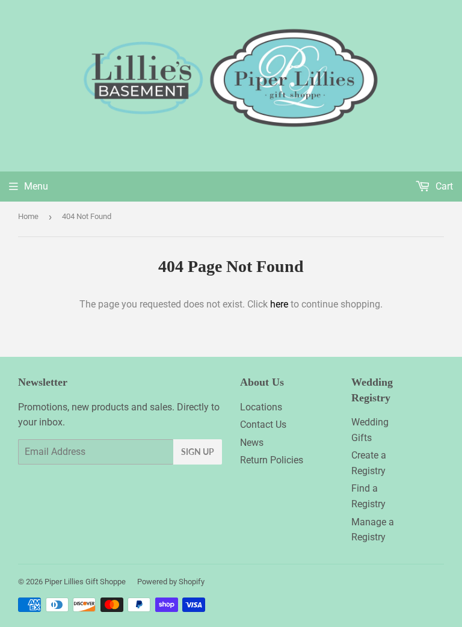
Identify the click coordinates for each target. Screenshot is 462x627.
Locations (261, 407)
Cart (443, 186)
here (279, 304)
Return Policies (271, 460)
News (251, 442)
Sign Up (197, 451)
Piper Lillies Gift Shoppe (85, 581)
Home (28, 216)
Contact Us (263, 424)
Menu (36, 186)
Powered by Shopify (171, 581)
